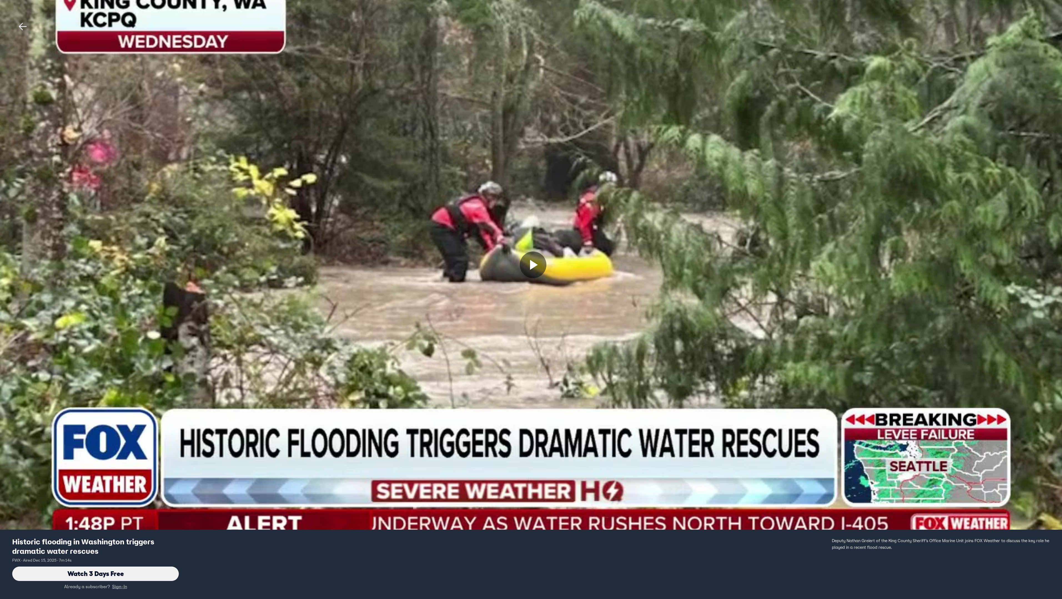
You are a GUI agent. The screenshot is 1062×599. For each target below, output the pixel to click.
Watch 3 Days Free (95, 573)
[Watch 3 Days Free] (533, 265)
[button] (22, 26)
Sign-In (119, 586)
